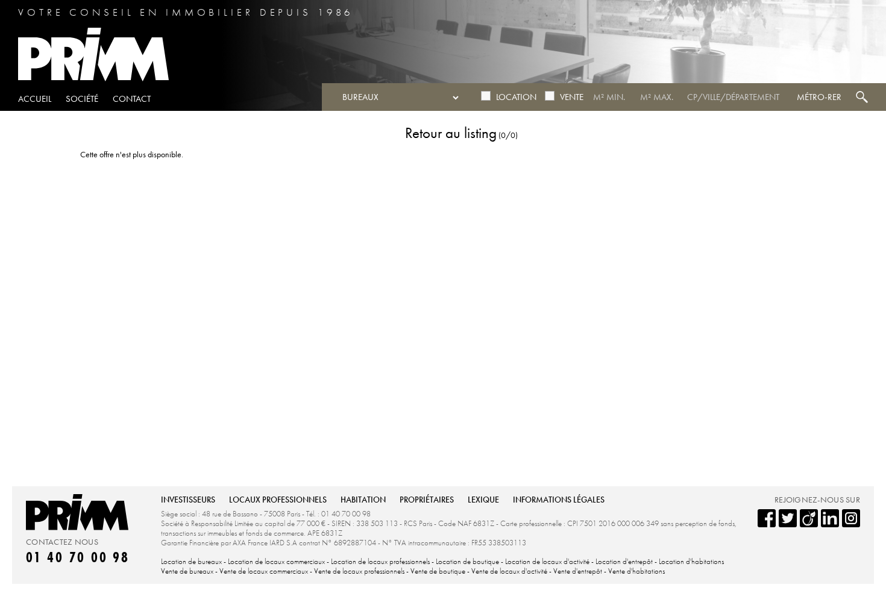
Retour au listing (451, 133)
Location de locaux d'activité (547, 561)
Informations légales (559, 499)
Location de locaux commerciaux (277, 561)
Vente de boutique (437, 571)
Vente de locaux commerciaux (264, 571)
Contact (132, 99)
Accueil (34, 99)
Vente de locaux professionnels (359, 571)
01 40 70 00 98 (78, 557)
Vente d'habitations (636, 571)
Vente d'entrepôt (578, 571)
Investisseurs (188, 499)
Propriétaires (427, 499)
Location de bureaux (191, 561)
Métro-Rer (819, 97)
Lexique (483, 499)
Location (516, 97)
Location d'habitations (691, 561)
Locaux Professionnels (278, 499)
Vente (571, 97)
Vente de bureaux (188, 571)
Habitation (363, 499)
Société (82, 99)
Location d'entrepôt (625, 561)
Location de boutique (467, 561)
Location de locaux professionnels (380, 561)
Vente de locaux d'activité (509, 571)
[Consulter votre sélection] (857, 35)
